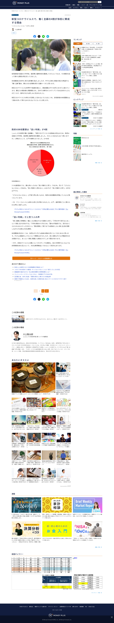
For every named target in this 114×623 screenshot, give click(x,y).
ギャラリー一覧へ (96, 592)
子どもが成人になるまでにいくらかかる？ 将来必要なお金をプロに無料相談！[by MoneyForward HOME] (41, 210)
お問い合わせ (75, 606)
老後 (81, 7)
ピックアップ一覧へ (95, 128)
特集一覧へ (98, 162)
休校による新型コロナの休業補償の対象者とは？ (29, 267)
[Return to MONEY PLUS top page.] (21, 3)
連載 (73, 5)
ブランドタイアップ (95, 5)
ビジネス (75, 7)
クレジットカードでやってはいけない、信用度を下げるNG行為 (33, 274)
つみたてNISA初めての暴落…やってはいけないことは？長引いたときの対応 (37, 269)
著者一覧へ (98, 220)
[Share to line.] (43, 36)
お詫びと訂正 (91, 606)
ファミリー (97, 7)
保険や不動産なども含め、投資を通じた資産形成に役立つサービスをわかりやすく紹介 (40, 279)
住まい (86, 7)
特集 (78, 5)
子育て (13, 33)
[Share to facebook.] (34, 36)
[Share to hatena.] (47, 36)
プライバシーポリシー (53, 606)
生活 (70, 7)
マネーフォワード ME (57, 610)
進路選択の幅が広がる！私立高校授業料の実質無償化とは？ (32, 272)
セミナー (84, 5)
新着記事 (68, 5)
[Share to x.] (39, 36)
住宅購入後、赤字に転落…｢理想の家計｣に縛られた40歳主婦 (32, 277)
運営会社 (31, 606)
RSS (86, 606)
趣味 (91, 7)
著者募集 (82, 606)
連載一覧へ (98, 547)
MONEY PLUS (15, 11)
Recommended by (63, 486)
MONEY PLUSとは (24, 606)
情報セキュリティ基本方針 (41, 606)
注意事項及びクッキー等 (65, 606)
